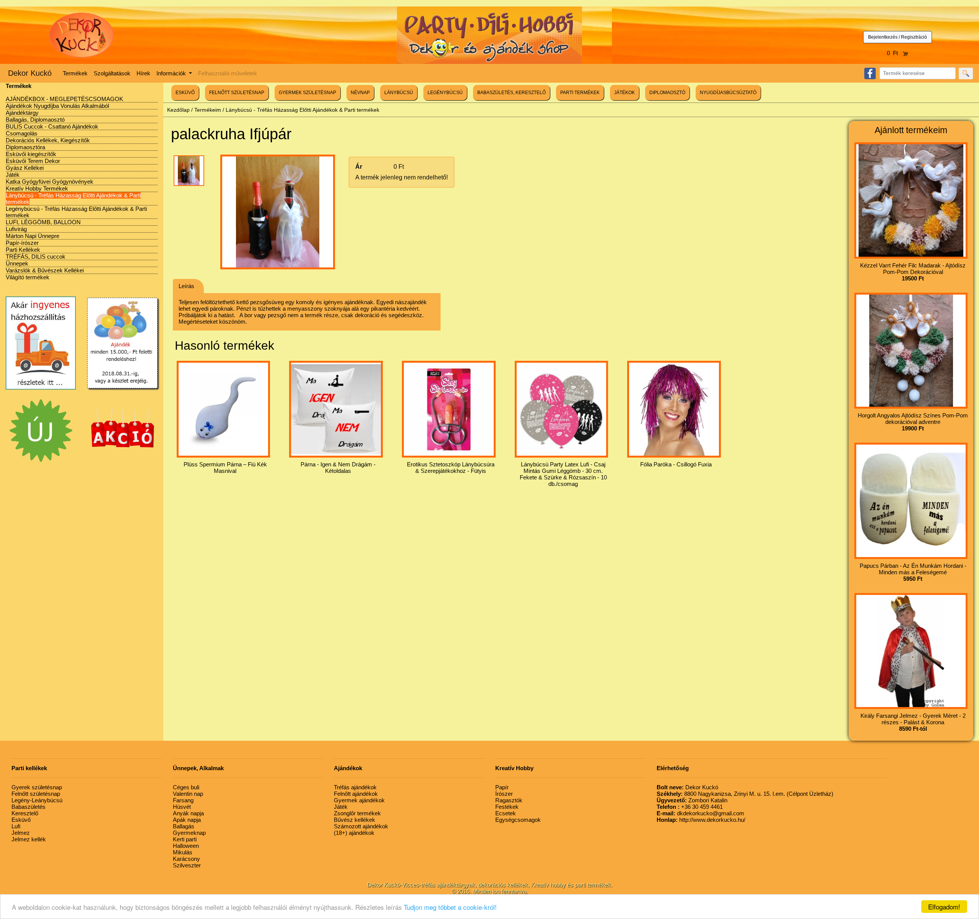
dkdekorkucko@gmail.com (700, 813)
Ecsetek (505, 813)
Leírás (186, 286)
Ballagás (183, 826)
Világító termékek (27, 277)
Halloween (186, 845)
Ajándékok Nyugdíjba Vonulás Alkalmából (57, 106)
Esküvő (21, 819)
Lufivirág (16, 229)
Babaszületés (28, 806)
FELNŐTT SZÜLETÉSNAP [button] (236, 92)
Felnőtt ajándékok (356, 793)
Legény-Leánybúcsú (36, 800)
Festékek (507, 806)
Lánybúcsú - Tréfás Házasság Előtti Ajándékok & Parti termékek (302, 110)
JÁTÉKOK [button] (624, 92)
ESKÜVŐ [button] (185, 92)
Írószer (504, 793)
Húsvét (182, 806)
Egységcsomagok (518, 819)
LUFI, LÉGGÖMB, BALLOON (43, 222)
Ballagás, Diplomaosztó (35, 119)
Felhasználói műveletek (227, 73)
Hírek (143, 73)
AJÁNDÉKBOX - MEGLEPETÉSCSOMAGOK (64, 99)
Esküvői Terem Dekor (33, 161)
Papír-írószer (22, 243)
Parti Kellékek (23, 249)
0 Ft (895, 53)
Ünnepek (17, 263)
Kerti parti (185, 839)
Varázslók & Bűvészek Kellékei (45, 270)
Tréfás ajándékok (355, 787)
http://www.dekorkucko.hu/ (701, 819)
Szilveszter (187, 865)
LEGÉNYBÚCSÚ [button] (445, 92)
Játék (13, 174)
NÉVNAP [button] (360, 92)
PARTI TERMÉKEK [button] (580, 92)
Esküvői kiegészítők (31, 154)
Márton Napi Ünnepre (32, 236)
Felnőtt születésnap (35, 793)
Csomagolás (21, 133)
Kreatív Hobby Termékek (37, 188)
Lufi (15, 826)
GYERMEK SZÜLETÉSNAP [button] (307, 92)
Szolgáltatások (112, 73)
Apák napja (187, 819)
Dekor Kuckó (30, 73)
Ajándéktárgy (22, 112)
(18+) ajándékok (354, 832)
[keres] (966, 73)
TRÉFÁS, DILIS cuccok (35, 256)
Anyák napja (188, 813)
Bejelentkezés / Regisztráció (897, 37)
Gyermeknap (189, 832)
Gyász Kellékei (25, 168)
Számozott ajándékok (361, 826)
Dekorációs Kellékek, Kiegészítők (48, 140)
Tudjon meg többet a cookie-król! (450, 907)
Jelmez (20, 832)
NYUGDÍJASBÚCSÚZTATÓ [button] (728, 92)
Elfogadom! (944, 906)
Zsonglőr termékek (357, 813)
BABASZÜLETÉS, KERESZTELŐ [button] (511, 92)
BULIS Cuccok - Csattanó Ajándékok (52, 126)
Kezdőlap (178, 110)
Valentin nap (188, 793)
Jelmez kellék (28, 839)
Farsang (183, 800)
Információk (171, 73)
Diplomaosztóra (25, 147)
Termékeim (207, 110)
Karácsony (186, 858)
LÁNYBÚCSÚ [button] (398, 92)
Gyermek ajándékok (359, 800)
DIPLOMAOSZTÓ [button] (667, 92)
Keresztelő (24, 813)
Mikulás (182, 852)
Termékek (75, 73)
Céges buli (186, 787)
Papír (502, 787)
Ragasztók (508, 800)
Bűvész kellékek (354, 819)
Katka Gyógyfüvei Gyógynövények (49, 181)
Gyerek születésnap (36, 787)
